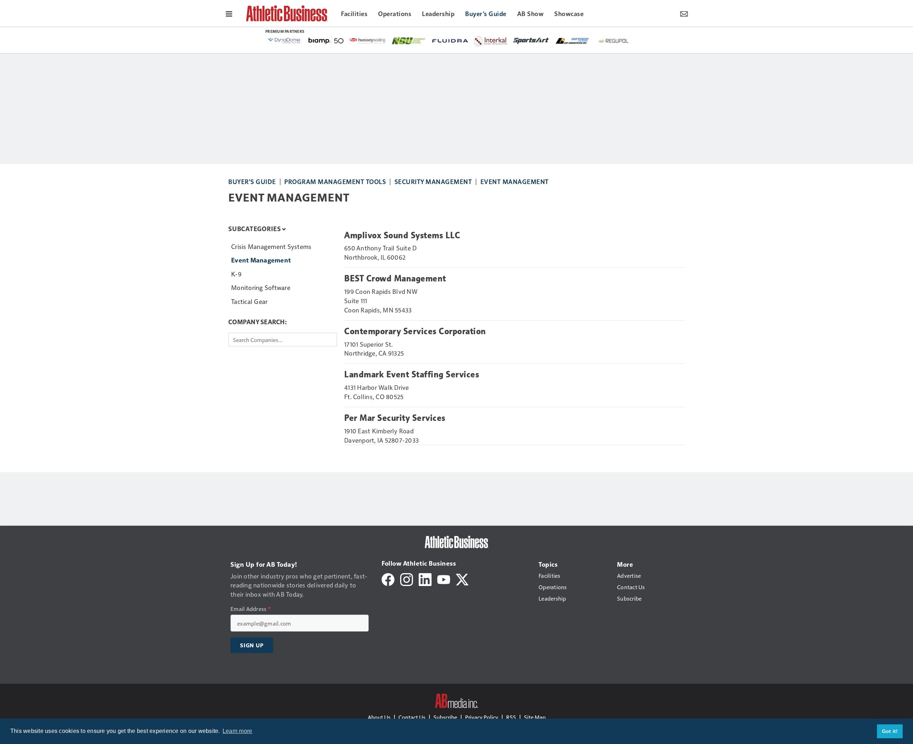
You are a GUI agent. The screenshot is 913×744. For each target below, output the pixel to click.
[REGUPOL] (614, 41)
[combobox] (282, 339)
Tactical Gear (249, 301)
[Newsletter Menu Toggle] (684, 13)
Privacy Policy (481, 717)
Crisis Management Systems (271, 246)
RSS (511, 717)
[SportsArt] (531, 40)
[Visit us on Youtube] (443, 578)
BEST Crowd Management (395, 279)
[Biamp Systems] (326, 40)
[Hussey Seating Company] (367, 40)
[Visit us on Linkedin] (425, 578)
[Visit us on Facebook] (388, 578)
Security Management (433, 181)
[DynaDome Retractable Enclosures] (284, 40)
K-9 (236, 274)
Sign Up (252, 645)
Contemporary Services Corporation (415, 331)
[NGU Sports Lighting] (409, 41)
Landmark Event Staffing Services (411, 374)
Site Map (535, 717)
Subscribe (445, 717)
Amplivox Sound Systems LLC (402, 235)
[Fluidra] (450, 41)
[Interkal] (490, 41)
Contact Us (411, 717)
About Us (379, 717)
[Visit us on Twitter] (462, 578)
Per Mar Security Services (394, 418)
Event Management (514, 181)
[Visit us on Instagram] (406, 578)
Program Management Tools (335, 181)
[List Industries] (572, 40)
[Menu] (229, 13)
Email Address (250, 609)
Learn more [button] (238, 731)
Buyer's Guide (252, 181)
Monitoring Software (260, 287)
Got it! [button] (890, 731)
